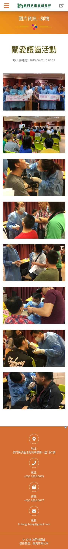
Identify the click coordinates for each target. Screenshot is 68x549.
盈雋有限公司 (41, 543)
